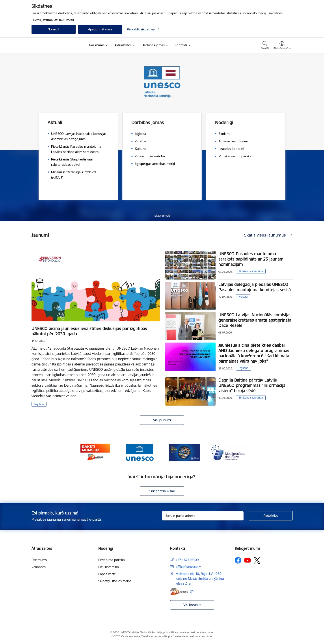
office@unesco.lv (188, 567)
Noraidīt (53, 29)
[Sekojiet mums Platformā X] (257, 560)
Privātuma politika (111, 560)
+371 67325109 (187, 560)
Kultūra (243, 296)
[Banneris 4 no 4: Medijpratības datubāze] (229, 452)
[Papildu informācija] (191, 591)
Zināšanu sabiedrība (251, 271)
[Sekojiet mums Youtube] (247, 560)
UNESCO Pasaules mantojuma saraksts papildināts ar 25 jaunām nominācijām (250, 259)
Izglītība (39, 404)
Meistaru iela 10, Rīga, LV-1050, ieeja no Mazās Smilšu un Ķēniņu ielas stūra (200, 578)
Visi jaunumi (162, 420)
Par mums (39, 560)
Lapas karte (107, 574)
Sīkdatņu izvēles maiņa (115, 581)
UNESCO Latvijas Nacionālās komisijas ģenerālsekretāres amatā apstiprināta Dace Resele (254, 320)
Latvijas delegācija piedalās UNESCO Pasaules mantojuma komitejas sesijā (254, 287)
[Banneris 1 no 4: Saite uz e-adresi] (95, 452)
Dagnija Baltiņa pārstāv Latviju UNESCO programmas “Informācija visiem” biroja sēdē (251, 385)
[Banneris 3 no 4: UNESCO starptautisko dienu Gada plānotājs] (184, 452)
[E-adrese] (179, 591)
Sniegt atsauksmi (162, 491)
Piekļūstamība (108, 567)
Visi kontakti (192, 605)
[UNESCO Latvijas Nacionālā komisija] (53, 45)
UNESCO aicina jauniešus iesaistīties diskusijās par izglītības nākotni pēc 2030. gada (89, 331)
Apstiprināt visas (100, 29)
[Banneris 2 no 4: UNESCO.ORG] (139, 452)
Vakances (39, 567)
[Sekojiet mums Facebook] (238, 560)
